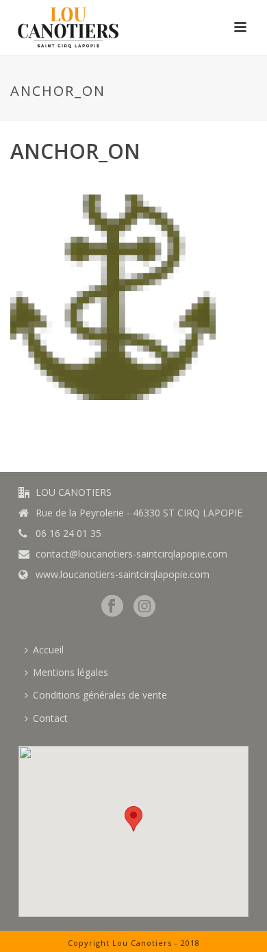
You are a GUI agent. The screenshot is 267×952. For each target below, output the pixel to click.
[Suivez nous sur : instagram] (144, 606)
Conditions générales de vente (100, 694)
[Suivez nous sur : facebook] (112, 606)
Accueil (48, 649)
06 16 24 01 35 (68, 533)
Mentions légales (70, 672)
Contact (50, 718)
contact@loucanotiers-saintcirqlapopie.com (131, 554)
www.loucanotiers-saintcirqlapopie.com (122, 574)
